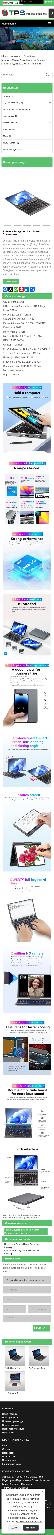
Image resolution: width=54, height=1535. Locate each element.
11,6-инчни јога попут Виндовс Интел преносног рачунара (15, 1393)
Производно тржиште (13, 1428)
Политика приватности (29, 1521)
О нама (6, 1449)
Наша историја (9, 1414)
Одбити (14, 1528)
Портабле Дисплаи (12, 149)
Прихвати (31, 1528)
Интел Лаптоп (30, 56)
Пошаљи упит (11, 281)
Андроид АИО (10, 116)
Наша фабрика (10, 1417)
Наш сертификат (11, 1425)
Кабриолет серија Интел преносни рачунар (23, 60)
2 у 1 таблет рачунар (13, 102)
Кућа (3, 56)
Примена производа (12, 1421)
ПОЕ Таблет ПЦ (11, 143)
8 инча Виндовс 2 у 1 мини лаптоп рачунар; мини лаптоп (21, 1231)
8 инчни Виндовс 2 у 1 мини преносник (21, 64)
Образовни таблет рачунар (16, 109)
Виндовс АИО (9, 129)
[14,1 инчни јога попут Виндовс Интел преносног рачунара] (39, 1355)
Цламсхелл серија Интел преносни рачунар (22, 1245)
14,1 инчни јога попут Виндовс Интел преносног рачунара (39, 1368)
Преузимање (8, 1456)
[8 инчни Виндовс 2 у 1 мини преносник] (27, 198)
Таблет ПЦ (8, 96)
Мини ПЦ (7, 136)
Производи (15, 56)
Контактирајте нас (11, 1464)
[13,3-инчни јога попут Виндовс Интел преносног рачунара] (15, 1355)
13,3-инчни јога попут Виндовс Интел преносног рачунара (15, 1368)
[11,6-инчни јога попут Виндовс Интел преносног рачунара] (15, 1380)
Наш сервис (8, 1432)
